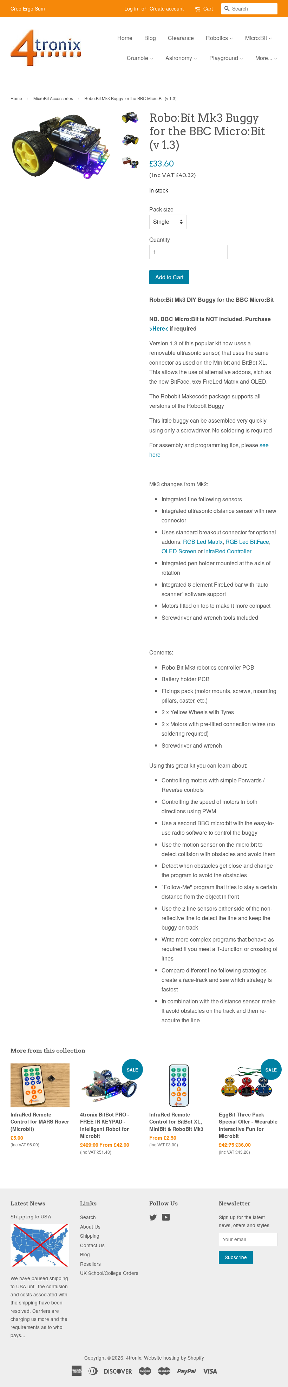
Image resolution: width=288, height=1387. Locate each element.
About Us (90, 1226)
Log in (131, 8)
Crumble (138, 58)
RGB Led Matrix (203, 542)
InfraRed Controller (227, 551)
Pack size (161, 209)
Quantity (159, 239)
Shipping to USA (31, 1216)
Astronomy (179, 58)
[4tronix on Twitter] (153, 1218)
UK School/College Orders (109, 1272)
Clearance (181, 38)
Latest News (28, 1203)
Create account (167, 8)
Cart (208, 8)
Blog (150, 38)
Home (124, 38)
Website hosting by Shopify (174, 1357)
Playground (224, 58)
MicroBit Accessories (53, 98)
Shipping (89, 1235)
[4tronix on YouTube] (166, 1218)
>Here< (158, 328)
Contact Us (92, 1245)
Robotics (217, 38)
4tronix (133, 1357)
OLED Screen (179, 551)
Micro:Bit (256, 38)
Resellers (90, 1263)
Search (88, 1216)
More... (264, 58)
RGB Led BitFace (247, 542)
